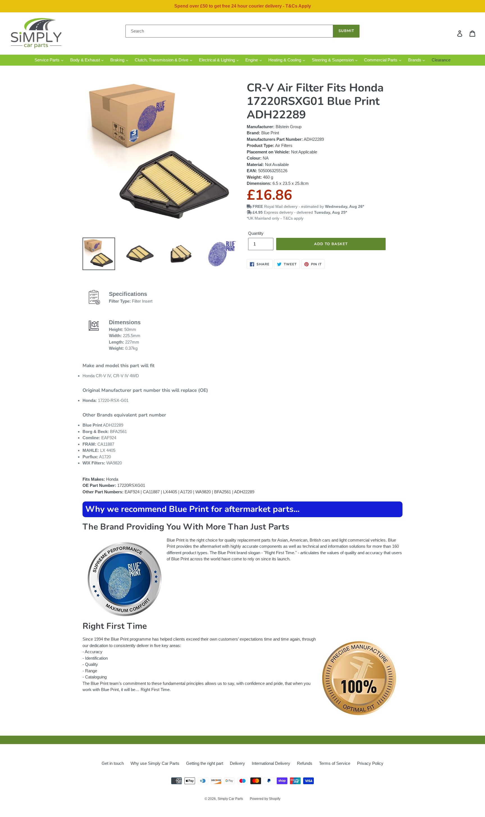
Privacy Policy (370, 763)
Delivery (237, 763)
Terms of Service (334, 763)
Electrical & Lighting (217, 59)
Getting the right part (204, 763)
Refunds (304, 763)
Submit (346, 30)
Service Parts (48, 59)
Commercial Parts (381, 59)
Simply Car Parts (230, 799)
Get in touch (113, 763)
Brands (415, 59)
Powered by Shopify (265, 799)
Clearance (441, 59)
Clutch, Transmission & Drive (162, 59)
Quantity (256, 233)
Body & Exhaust (85, 59)
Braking (117, 59)
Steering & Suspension (333, 59)
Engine (252, 59)
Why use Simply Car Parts (155, 763)
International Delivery (271, 763)
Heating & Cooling (285, 59)
